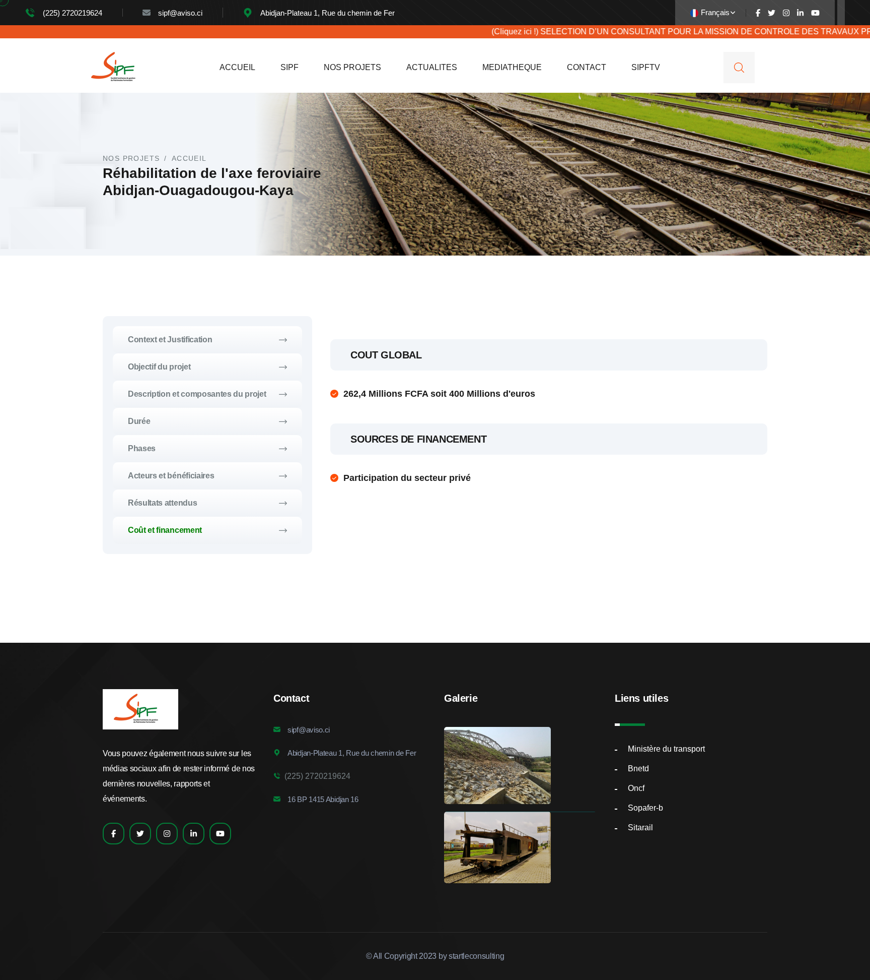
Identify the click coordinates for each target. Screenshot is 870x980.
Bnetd (638, 768)
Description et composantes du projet (197, 394)
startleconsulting (476, 956)
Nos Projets (131, 158)
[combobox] (713, 13)
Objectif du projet (159, 366)
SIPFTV (645, 67)
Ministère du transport (666, 749)
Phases (142, 448)
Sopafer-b (645, 808)
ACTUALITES (431, 67)
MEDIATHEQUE (512, 67)
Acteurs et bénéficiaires (171, 475)
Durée (139, 421)
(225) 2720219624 (72, 13)
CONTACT (586, 67)
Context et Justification (170, 339)
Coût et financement (165, 530)
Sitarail (640, 827)
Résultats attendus (162, 503)
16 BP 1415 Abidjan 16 (322, 799)
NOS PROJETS (352, 67)
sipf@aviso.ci (180, 13)
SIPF (289, 67)
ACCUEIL (237, 67)
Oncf (636, 788)
